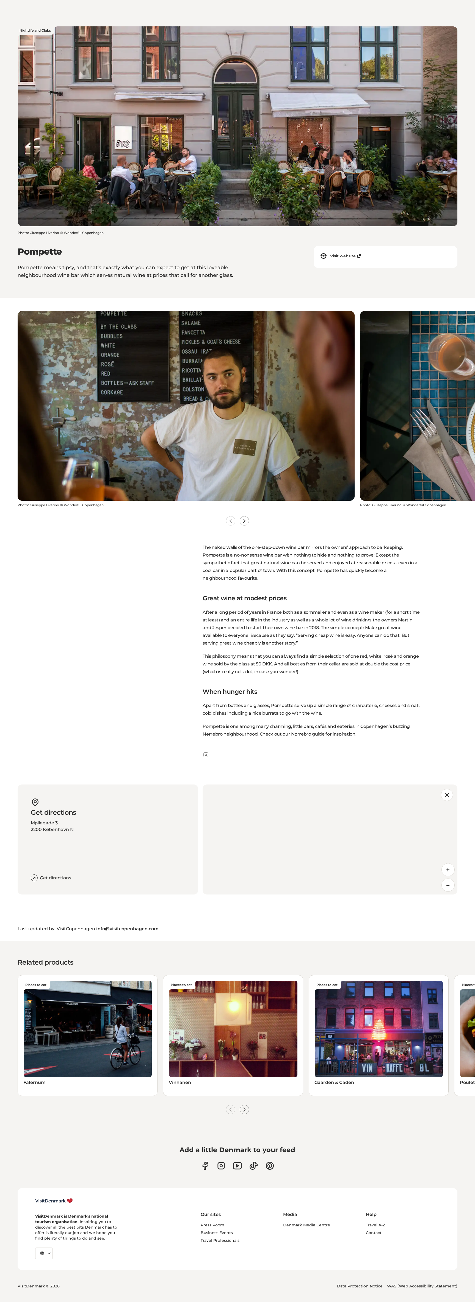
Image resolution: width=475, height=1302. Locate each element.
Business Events (217, 1232)
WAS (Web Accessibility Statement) (422, 1286)
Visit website (343, 256)
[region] (330, 839)
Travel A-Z (375, 1225)
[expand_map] (447, 795)
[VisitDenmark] (54, 1201)
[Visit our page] (221, 1166)
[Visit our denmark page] (205, 1166)
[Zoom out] (448, 885)
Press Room (212, 1225)
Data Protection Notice (360, 1286)
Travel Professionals (220, 1240)
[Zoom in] (448, 869)
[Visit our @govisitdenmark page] (253, 1166)
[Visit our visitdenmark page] (237, 1166)
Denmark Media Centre (306, 1225)
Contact (374, 1232)
